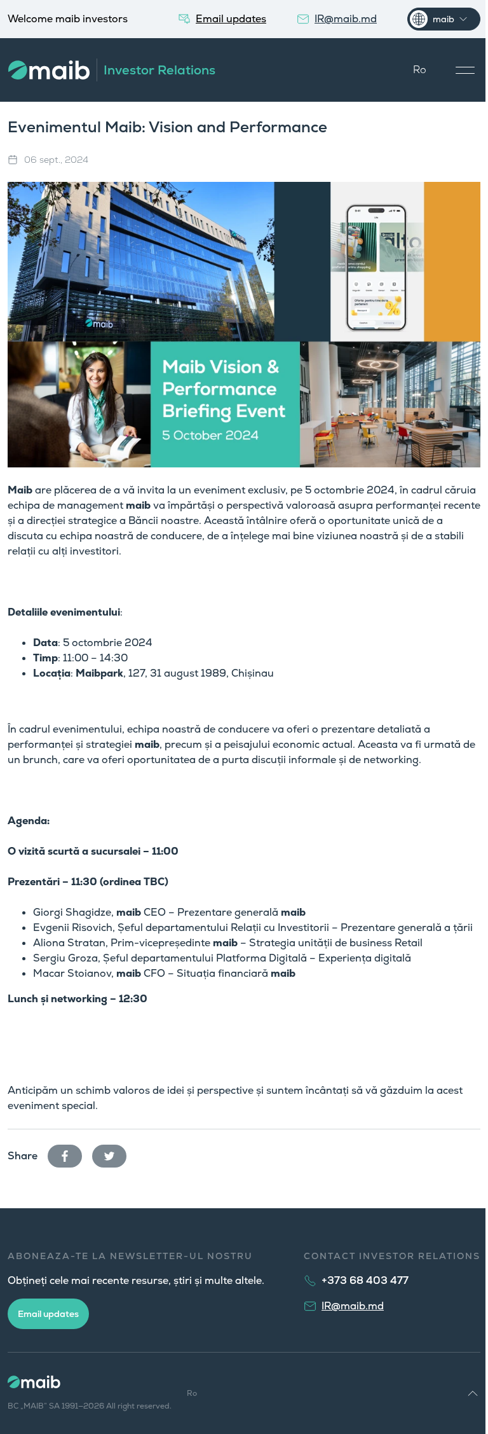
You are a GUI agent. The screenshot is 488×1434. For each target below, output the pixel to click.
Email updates (48, 1314)
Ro (419, 69)
